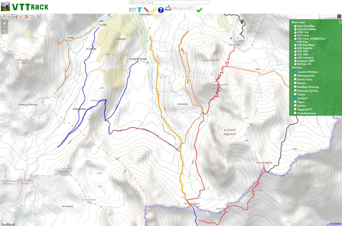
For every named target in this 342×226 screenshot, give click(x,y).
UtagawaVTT (304, 109)
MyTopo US (304, 64)
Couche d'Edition (307, 71)
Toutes (301, 94)
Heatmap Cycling (307, 90)
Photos (301, 83)
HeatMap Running (308, 86)
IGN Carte (303, 35)
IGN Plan (302, 41)
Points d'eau (304, 79)
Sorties (301, 105)
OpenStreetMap (306, 29)
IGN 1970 (302, 51)
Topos (301, 102)
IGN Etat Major (306, 45)
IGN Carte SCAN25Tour (311, 38)
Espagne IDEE (306, 60)
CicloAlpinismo (306, 113)
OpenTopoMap (306, 26)
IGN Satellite (305, 48)
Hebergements (306, 75)
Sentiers (302, 98)
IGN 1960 (302, 54)
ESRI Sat (302, 32)
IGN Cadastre (305, 57)
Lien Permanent (335, 223)
